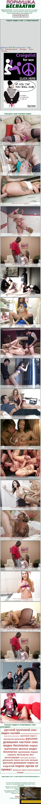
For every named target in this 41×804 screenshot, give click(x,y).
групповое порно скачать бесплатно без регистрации (21, 755)
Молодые (23, 49)
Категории (16, 15)
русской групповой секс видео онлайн (19, 731)
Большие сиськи (11, 49)
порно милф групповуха (28, 758)
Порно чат (24, 15)
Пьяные (4, 51)
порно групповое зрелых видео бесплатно (20, 748)
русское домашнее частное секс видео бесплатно (20, 742)
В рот (31, 49)
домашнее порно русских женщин (20, 760)
